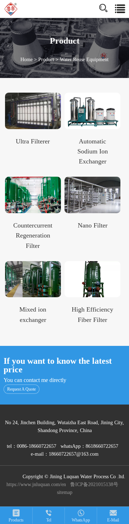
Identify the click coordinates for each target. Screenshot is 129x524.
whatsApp (81, 520)
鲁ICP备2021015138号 (94, 484)
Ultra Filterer (33, 141)
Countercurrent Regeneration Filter (32, 235)
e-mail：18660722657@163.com (65, 454)
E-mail (113, 520)
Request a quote (21, 389)
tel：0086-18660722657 (31, 446)
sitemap (64, 492)
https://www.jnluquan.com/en (36, 484)
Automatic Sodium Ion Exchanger (92, 151)
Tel (48, 520)
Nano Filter (93, 225)
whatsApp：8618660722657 (90, 446)
